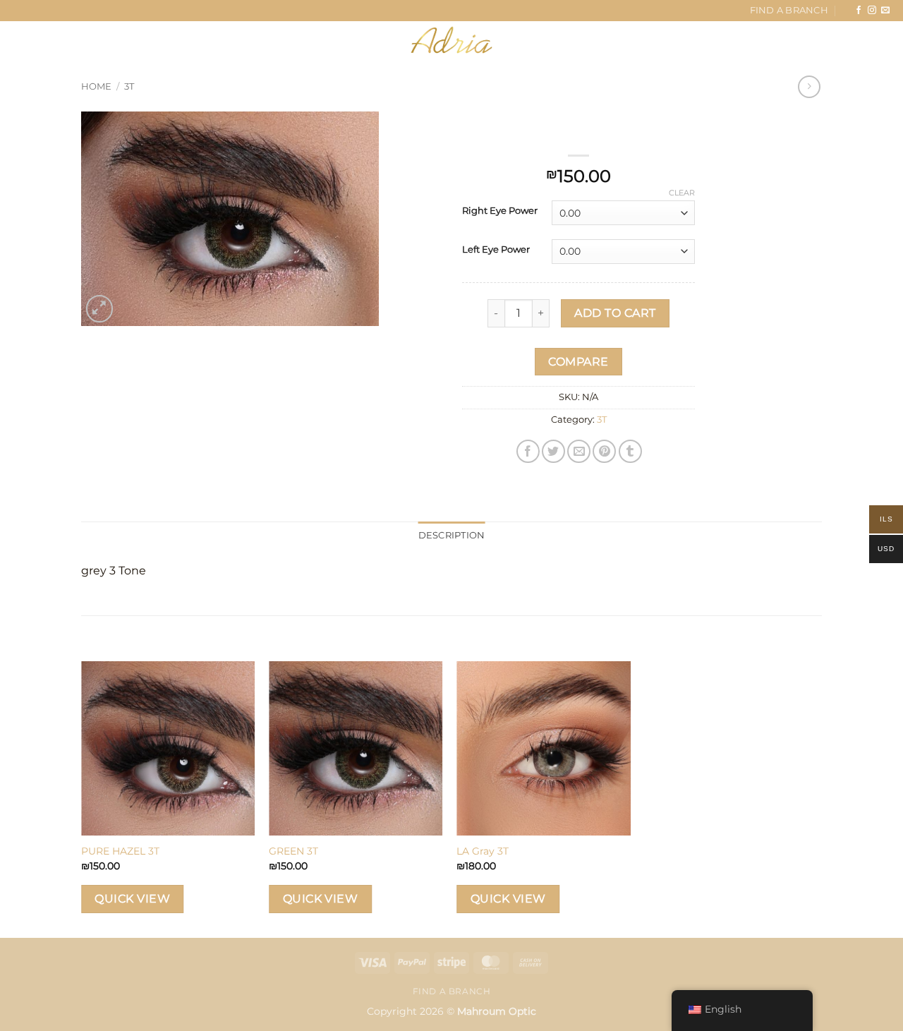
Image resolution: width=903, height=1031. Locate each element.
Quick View (132, 898)
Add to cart (614, 313)
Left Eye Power (496, 250)
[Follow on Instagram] (872, 11)
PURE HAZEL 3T (120, 851)
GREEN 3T (293, 851)
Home (96, 86)
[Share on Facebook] (528, 451)
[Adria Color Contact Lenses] (451, 40)
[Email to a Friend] (578, 451)
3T (129, 86)
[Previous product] (809, 86)
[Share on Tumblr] (630, 451)
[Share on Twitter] (553, 451)
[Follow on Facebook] (858, 11)
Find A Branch (789, 10)
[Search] (89, 39)
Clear (682, 193)
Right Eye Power (500, 211)
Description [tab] (451, 535)
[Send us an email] (885, 11)
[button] (37, 40)
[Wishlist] (814, 40)
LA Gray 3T (482, 851)
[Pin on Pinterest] (604, 451)
